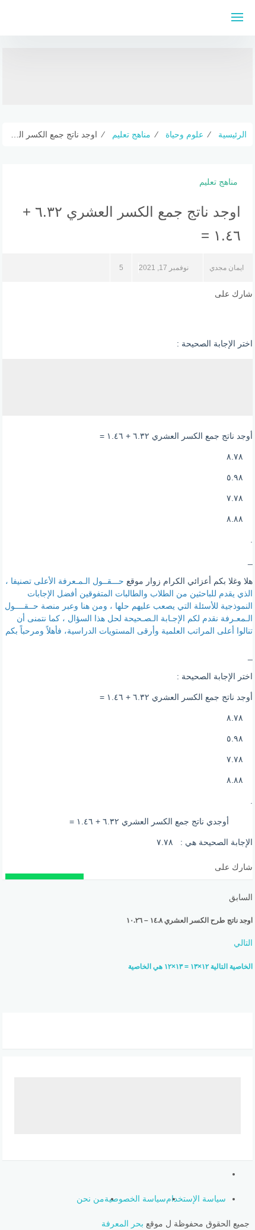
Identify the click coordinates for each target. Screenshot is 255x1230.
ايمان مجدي (226, 268)
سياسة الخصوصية (135, 1198)
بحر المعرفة (122, 1223)
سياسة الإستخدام (196, 1198)
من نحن (90, 1198)
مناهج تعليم (218, 182)
